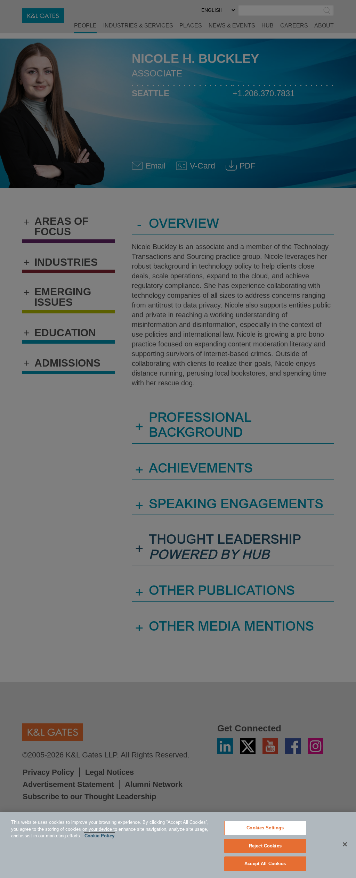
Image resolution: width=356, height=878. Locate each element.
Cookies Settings (265, 827)
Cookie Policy (99, 835)
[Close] (345, 844)
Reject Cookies (265, 845)
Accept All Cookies (265, 863)
